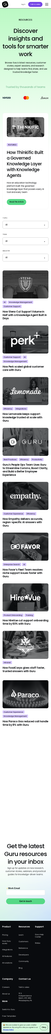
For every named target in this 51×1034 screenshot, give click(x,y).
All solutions (7, 963)
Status (37, 943)
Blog (20, 968)
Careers (5, 987)
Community (24, 961)
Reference (23, 948)
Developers (24, 954)
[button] (46, 4)
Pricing (5, 935)
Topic (5, 218)
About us (6, 993)
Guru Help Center (39, 935)
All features (7, 956)
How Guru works (6, 942)
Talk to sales (35, 4)
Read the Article (17, 202)
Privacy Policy (8, 1029)
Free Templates (9, 1016)
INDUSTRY (6, 251)
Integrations (7, 949)
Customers (23, 941)
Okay (43, 1027)
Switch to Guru (8, 1009)
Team (5, 234)
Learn (21, 935)
